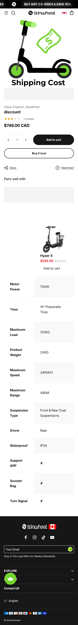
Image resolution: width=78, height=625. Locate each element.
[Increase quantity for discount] (25, 140)
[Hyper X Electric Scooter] (53, 239)
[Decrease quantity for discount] (8, 140)
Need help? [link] (67, 167)
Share (13, 167)
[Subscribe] (70, 549)
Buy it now (39, 153)
